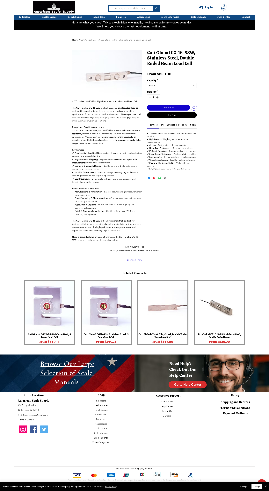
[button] (170, 17)
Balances (100, 419)
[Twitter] (44, 429)
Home (75, 39)
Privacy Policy (111, 486)
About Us (167, 411)
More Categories (101, 442)
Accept (257, 486)
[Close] (265, 486)
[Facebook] (33, 429)
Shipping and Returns (235, 402)
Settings (243, 486)
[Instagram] (23, 429)
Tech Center (101, 428)
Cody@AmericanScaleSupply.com (33, 415)
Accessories (101, 423)
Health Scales (101, 405)
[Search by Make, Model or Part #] (156, 8)
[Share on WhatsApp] (159, 185)
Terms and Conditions (235, 408)
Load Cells (100, 414)
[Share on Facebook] (149, 185)
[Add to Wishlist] (194, 115)
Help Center (167, 406)
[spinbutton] (153, 104)
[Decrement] (149, 104)
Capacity (152, 87)
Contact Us (167, 401)
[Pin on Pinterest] (154, 185)
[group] (134, 312)
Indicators (101, 400)
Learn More (168, 82)
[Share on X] (165, 185)
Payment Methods (235, 413)
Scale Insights (101, 437)
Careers (167, 415)
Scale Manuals (100, 433)
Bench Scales (100, 410)
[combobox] (172, 93)
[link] (153, 132)
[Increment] (158, 104)
